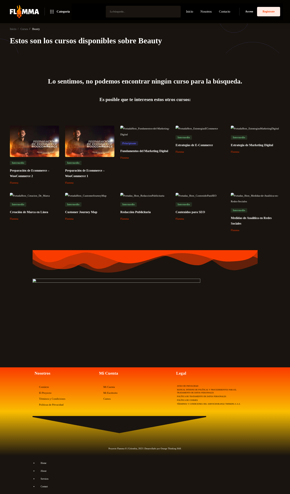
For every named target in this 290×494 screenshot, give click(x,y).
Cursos (24, 29)
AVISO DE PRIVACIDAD (187, 386)
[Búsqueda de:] (143, 11)
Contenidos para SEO (190, 212)
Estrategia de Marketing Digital (252, 145)
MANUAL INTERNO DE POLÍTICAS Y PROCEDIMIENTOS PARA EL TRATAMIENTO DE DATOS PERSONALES (207, 391)
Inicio (13, 29)
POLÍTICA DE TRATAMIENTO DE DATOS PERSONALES (201, 396)
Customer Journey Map (81, 212)
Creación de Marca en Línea (29, 212)
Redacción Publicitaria (135, 212)
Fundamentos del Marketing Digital (144, 151)
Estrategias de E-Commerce (194, 145)
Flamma (14, 182)
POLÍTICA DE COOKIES (187, 400)
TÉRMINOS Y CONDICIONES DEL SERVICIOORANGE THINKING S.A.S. (209, 404)
